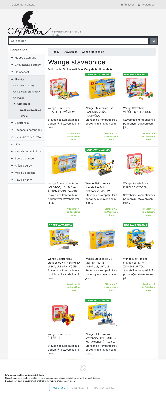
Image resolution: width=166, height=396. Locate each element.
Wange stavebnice (30, 109)
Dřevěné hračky (25, 85)
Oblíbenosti (70, 69)
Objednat (17, 4)
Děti (17, 144)
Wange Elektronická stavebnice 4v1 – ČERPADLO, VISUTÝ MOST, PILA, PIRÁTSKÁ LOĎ (99, 191)
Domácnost (22, 72)
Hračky (19, 79)
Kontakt (30, 4)
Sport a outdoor (25, 158)
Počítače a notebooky (28, 129)
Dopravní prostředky (28, 91)
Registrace (147, 4)
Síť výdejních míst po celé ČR (66, 33)
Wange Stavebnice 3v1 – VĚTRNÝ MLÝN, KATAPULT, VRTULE (100, 262)
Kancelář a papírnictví (28, 151)
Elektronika (22, 122)
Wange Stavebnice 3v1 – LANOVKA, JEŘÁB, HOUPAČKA (100, 111)
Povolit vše (58, 388)
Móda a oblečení (25, 172)
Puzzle (20, 97)
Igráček (24, 115)
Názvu (102, 69)
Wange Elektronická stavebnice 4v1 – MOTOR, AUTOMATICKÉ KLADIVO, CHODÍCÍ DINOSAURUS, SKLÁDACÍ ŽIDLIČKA (101, 341)
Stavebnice (23, 103)
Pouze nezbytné (79, 388)
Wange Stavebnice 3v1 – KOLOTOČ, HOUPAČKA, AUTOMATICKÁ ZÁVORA (63, 187)
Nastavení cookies (104, 388)
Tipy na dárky (23, 179)
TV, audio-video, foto (28, 137)
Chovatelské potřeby (28, 64)
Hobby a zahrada (25, 57)
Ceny (87, 69)
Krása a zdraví (23, 165)
